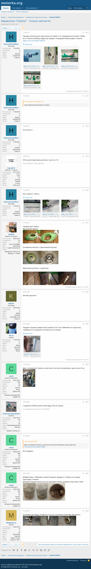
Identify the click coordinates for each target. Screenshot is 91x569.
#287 (87, 473)
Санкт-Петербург (14, 244)
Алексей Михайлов (11, 414)
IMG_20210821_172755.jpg (34, 214)
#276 (87, 32)
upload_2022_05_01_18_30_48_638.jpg (39, 354)
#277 (87, 96)
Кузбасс (17, 54)
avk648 (11, 234)
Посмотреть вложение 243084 (34, 447)
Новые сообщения (7, 12)
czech (11, 376)
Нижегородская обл (13, 425)
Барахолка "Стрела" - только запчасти (26, 21)
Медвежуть (11, 523)
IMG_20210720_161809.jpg (34, 66)
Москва (17, 180)
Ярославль (16, 534)
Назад (5, 28)
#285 (87, 402)
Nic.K (11, 335)
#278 (87, 126)
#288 (87, 511)
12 (22, 28)
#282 (87, 292)
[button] (23, 8)
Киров (18, 345)
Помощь (83, 560)
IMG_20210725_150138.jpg (53, 66)
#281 (87, 223)
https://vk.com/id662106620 (34, 41)
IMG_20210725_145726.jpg (34, 85)
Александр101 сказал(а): (32, 101)
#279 (87, 156)
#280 (87, 190)
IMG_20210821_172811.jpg (72, 214)
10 (16, 28)
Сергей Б (11, 168)
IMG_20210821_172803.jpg (53, 214)
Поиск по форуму (22, 12)
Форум (6, 8)
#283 (87, 324)
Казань (17, 388)
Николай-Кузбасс (11, 44)
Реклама (24, 567)
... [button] (12, 28)
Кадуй (18, 313)
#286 (87, 436)
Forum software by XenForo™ (21, 565)
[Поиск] (88, 8)
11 (19, 28)
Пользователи (31, 8)
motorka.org (15, 567)
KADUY (11, 303)
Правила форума (72, 560)
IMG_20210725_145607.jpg (72, 66)
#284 (87, 364)
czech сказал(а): (29, 441)
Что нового (16, 8)
